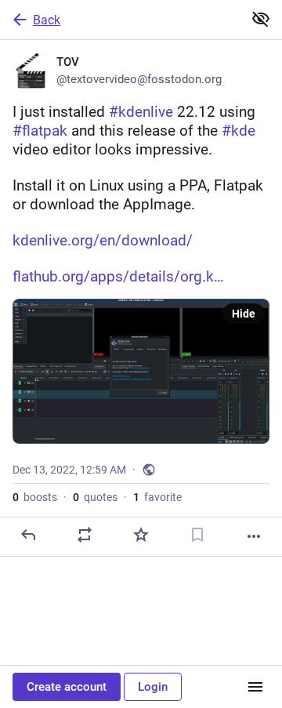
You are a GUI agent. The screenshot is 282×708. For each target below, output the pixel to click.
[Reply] (28, 534)
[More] (253, 536)
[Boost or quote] (84, 534)
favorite (157, 497)
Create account (67, 687)
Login (153, 687)
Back (46, 20)
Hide (243, 313)
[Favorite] (141, 534)
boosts (35, 497)
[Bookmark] (197, 534)
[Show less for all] (261, 19)
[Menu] (255, 687)
